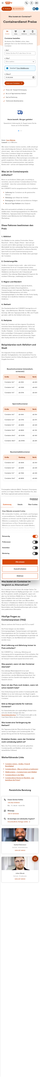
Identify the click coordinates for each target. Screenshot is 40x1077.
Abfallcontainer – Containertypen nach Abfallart (21, 772)
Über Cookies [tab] (32, 504)
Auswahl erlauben (20, 569)
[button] (37, 3)
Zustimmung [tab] (7, 504)
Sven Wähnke (10, 140)
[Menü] (2, 3)
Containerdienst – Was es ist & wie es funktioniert (21, 769)
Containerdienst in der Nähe (14, 775)
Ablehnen (20, 576)
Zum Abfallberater (23, 68)
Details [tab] (20, 504)
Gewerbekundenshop (8, 715)
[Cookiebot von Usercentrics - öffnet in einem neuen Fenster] (30, 499)
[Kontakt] (26, 3)
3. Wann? (8, 74)
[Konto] (31, 3)
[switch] (35, 542)
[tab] (7, 32)
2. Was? (7, 58)
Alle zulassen (20, 562)
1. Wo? (7, 50)
